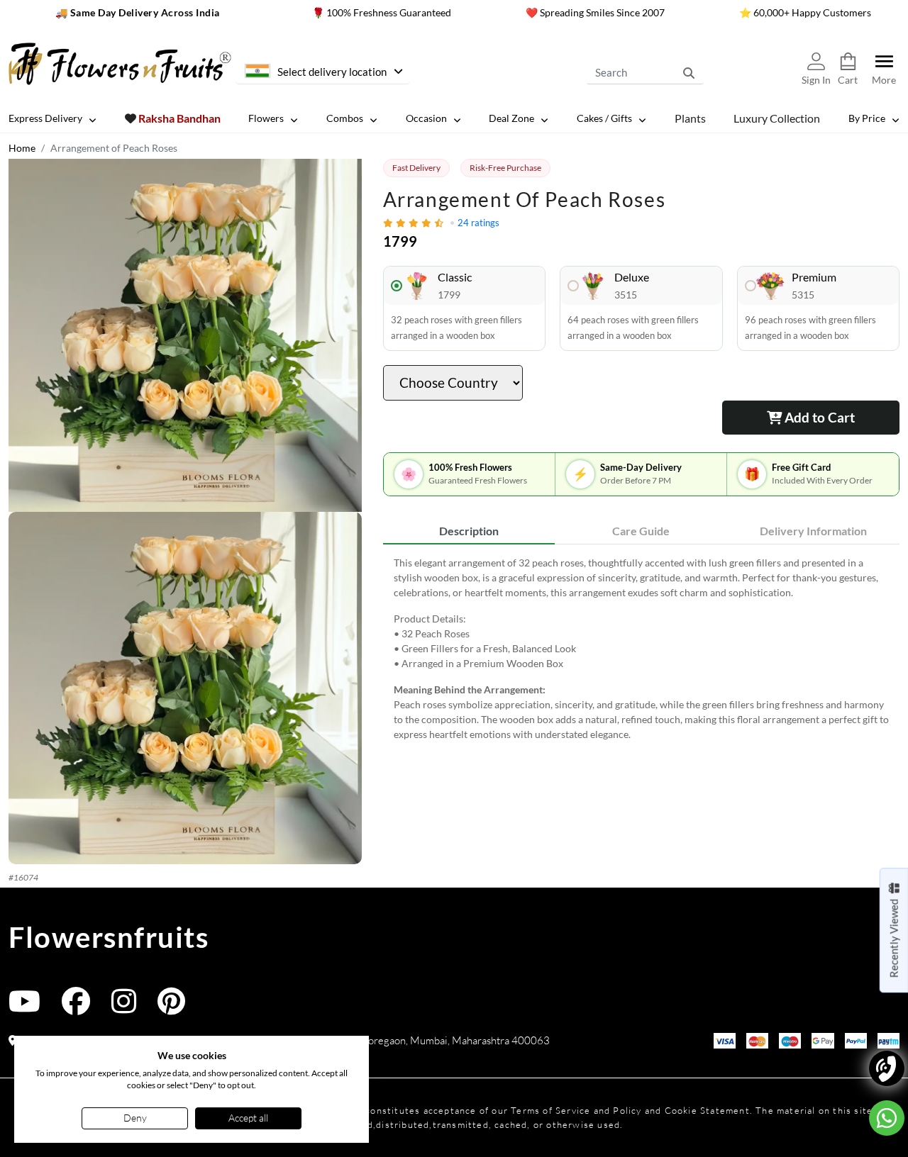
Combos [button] (344, 118)
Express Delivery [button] (45, 118)
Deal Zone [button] (511, 118)
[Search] (689, 72)
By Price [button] (866, 118)
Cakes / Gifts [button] (604, 118)
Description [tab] (469, 530)
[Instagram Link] (123, 1008)
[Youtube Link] (24, 1008)
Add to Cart (818, 417)
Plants (690, 118)
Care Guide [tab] (641, 530)
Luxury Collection (776, 118)
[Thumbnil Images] (185, 335)
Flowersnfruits (109, 937)
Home (22, 148)
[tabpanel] (641, 648)
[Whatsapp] (886, 1118)
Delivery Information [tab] (813, 530)
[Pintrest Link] (171, 1008)
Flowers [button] (266, 118)
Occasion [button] (426, 118)
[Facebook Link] (76, 1008)
